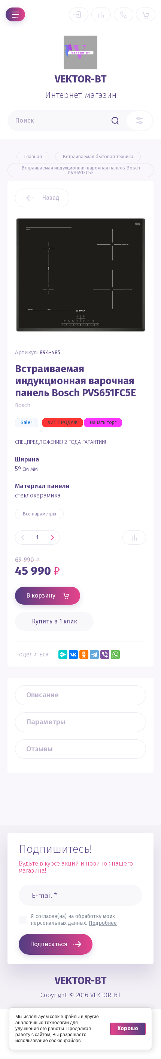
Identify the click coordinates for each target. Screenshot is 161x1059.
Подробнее (103, 923)
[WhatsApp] (115, 654)
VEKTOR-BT (81, 79)
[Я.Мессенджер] (62, 654)
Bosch (23, 405)
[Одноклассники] (83, 654)
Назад (50, 197)
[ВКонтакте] (73, 654)
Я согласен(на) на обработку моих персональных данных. (74, 919)
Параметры (46, 721)
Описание (42, 695)
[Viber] (104, 654)
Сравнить (134, 537)
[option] (80, 275)
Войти (78, 14)
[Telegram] (94, 654)
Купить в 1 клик (54, 621)
